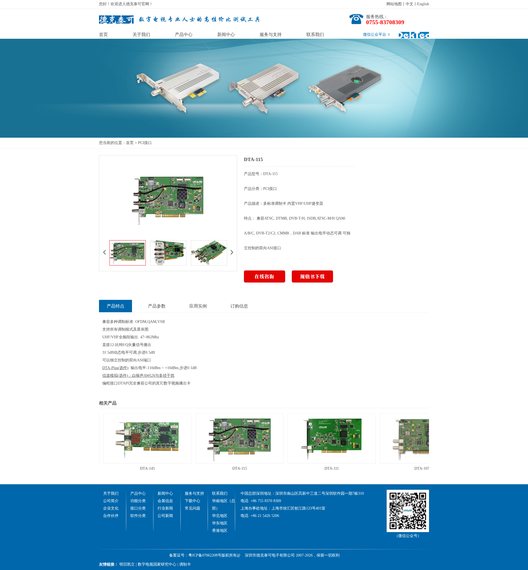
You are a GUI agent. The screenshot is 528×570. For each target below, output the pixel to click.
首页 (103, 34)
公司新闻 (165, 516)
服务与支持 (271, 34)
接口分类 (138, 508)
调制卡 (185, 564)
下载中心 (192, 501)
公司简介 (111, 501)
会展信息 (165, 501)
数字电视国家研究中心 (157, 564)
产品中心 (184, 34)
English (423, 4)
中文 (409, 4)
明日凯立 (127, 564)
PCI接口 (145, 143)
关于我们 (141, 34)
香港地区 (219, 531)
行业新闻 (165, 508)
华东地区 (219, 523)
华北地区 (219, 516)
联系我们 (315, 34)
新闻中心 (226, 34)
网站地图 (394, 4)
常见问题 (192, 508)
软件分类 (138, 516)
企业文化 (111, 508)
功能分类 (138, 501)
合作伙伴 (111, 516)
